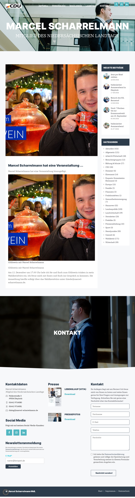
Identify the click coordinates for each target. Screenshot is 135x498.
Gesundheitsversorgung (116, 199)
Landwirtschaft (112, 213)
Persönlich (59, 6)
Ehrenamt (109, 174)
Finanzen (109, 192)
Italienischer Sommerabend (117, 125)
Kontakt (105, 6)
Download (70, 394)
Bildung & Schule (112, 163)
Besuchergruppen (113, 160)
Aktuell (43, 6)
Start (100, 491)
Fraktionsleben (112, 195)
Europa (108, 184)
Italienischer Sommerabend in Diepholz (118, 87)
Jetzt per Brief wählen (117, 75)
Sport (107, 227)
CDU (107, 167)
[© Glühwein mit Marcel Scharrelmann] (51, 217)
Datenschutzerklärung (12, 449)
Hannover (109, 205)
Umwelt (108, 235)
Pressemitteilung (112, 224)
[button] (6, 492)
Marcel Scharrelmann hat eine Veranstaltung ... (45, 165)
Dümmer (109, 171)
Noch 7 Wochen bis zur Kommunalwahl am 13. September (119, 112)
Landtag (91, 6)
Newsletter (110, 216)
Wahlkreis (75, 6)
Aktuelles (109, 149)
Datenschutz (123, 491)
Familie (108, 188)
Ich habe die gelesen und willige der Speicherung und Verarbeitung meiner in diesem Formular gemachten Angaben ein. (111, 458)
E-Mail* (9, 456)
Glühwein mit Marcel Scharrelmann (26, 262)
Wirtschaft (110, 242)
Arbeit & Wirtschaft (113, 156)
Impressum (110, 491)
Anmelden (13, 466)
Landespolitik (111, 209)
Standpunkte (111, 231)
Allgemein (109, 152)
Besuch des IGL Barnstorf (117, 99)
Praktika (109, 220)
